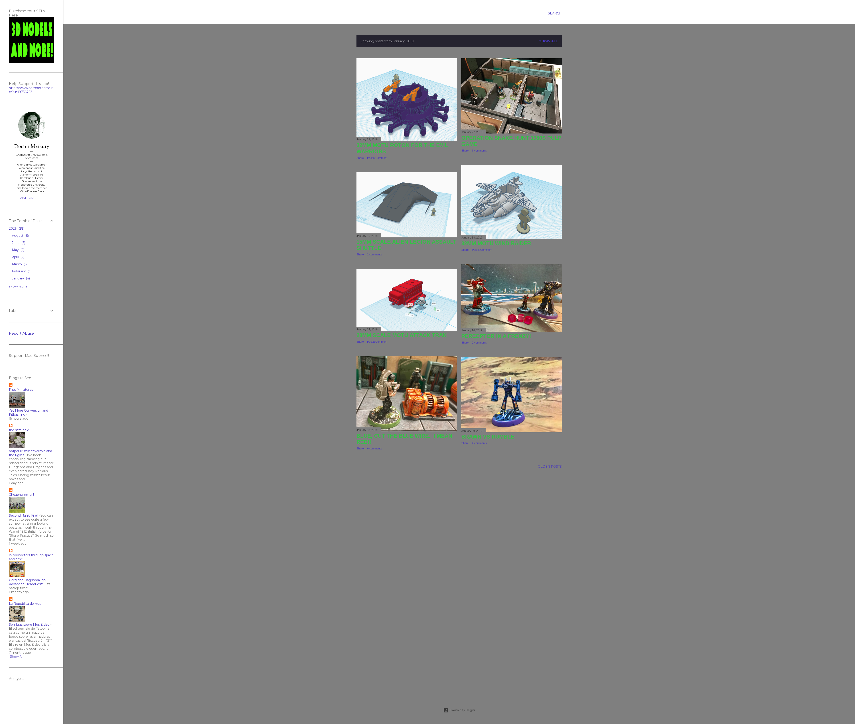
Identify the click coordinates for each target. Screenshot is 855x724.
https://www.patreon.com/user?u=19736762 (31, 90)
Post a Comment (377, 158)
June (18, 243)
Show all (548, 41)
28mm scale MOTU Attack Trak (401, 335)
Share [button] (360, 158)
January (20, 278)
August (20, 236)
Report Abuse (21, 333)
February (21, 271)
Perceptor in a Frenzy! (496, 336)
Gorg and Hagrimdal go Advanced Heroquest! (27, 582)
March (19, 264)
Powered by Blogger (462, 710)
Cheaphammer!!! (22, 495)
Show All (16, 657)
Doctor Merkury (31, 146)
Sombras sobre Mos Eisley (29, 625)
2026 (16, 229)
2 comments (374, 254)
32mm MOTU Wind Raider (496, 243)
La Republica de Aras (25, 604)
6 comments (479, 150)
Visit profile (32, 198)
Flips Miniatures (21, 390)
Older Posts (550, 467)
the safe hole (19, 430)
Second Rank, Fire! (23, 516)
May (17, 250)
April (17, 257)
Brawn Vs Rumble (487, 437)
